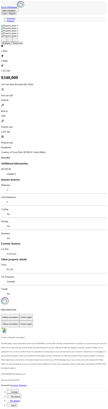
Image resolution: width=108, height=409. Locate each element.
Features (10, 21)
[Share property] (15, 39)
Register (12, 13)
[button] (54, 25)
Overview (11, 18)
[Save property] (9, 39)
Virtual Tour (17, 43)
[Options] (4, 39)
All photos (6, 43)
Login (4, 13)
